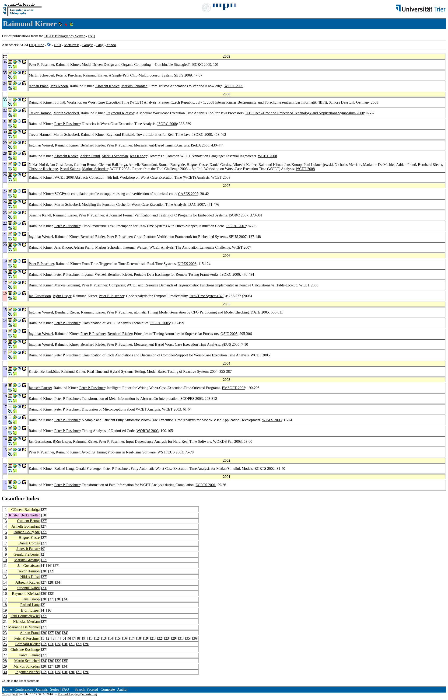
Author (122, 689)
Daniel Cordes (220, 165)
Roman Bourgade (172, 165)
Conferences (23, 689)
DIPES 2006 (187, 264)
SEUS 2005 (230, 344)
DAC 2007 (196, 204)
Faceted (92, 689)
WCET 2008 (267, 156)
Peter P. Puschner (41, 64)
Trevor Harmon (40, 113)
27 (44, 510)
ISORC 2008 (167, 124)
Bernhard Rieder (92, 145)
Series (54, 689)
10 (44, 515)
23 (44, 588)
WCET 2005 (260, 355)
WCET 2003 (171, 409)
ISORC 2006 (230, 274)
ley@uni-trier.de (85, 694)
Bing (100, 45)
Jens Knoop (59, 86)
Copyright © (10, 694)
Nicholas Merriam (348, 165)
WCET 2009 (233, 86)
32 (51, 571)
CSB (57, 45)
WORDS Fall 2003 (227, 441)
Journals (41, 689)
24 (5, 638)
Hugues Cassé (197, 165)
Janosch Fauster (40, 388)
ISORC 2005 (160, 323)
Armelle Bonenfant (143, 165)
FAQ (91, 36)
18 (5, 605)
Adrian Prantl (39, 86)
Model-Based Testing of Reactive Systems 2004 (182, 371)
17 (44, 560)
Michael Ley (66, 694)
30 (44, 571)
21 (5, 621)
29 (174, 638)
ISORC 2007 (238, 215)
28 (51, 582)
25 (5, 644)
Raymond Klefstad (120, 113)
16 (49, 566)
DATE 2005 (260, 312)
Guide (39, 45)
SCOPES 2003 (191, 398)
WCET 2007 (241, 247)
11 (5, 566)
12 (5, 571)
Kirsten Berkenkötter (44, 371)
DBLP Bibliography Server (64, 36)
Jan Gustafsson (61, 165)
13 (5, 577)
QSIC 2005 (229, 334)
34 (58, 582)
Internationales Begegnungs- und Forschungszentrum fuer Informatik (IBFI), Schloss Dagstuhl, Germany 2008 (296, 102)
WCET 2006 (308, 285)
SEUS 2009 (183, 75)
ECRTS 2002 (265, 468)
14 (5, 582)
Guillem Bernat (85, 165)
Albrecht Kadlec (107, 86)
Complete (108, 689)
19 (5, 610)
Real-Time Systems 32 (206, 296)
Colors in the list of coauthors (20, 681)
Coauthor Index (21, 498)
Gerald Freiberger (89, 468)
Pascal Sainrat (70, 169)
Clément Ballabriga (112, 165)
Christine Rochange (43, 169)
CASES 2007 (188, 194)
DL (31, 45)
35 (188, 638)
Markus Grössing (67, 285)
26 (5, 649)
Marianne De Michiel (379, 165)
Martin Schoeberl (41, 75)
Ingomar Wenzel (41, 145)
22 (5, 627)
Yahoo (111, 45)
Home (7, 689)
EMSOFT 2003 (233, 388)
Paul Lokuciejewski (318, 165)
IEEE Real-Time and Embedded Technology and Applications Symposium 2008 (304, 113)
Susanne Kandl (40, 215)
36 (195, 638)
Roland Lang (64, 468)
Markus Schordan (134, 86)
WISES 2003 (272, 420)
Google (87, 45)
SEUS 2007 (238, 237)
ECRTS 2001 (206, 485)
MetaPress (71, 45)
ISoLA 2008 (200, 145)
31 (181, 638)
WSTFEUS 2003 (170, 452)
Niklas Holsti (38, 165)
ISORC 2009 (201, 64)
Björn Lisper (62, 296)
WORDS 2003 (147, 431)
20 (44, 599)
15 (5, 588)
